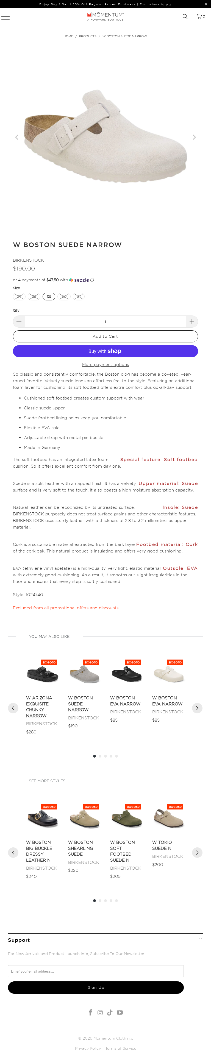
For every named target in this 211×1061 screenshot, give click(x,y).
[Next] (194, 137)
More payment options (105, 364)
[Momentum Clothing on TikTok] (110, 1013)
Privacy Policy (88, 1048)
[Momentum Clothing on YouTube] (120, 1013)
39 (49, 296)
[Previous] (17, 137)
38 (34, 296)
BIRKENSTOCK (28, 260)
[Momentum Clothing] (105, 16)
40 (64, 296)
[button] (105, 280)
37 (19, 296)
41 (78, 296)
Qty (16, 310)
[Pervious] (13, 708)
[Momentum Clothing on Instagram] (100, 1013)
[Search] (185, 16)
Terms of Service (120, 1048)
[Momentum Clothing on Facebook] (91, 1013)
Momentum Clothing (112, 1038)
